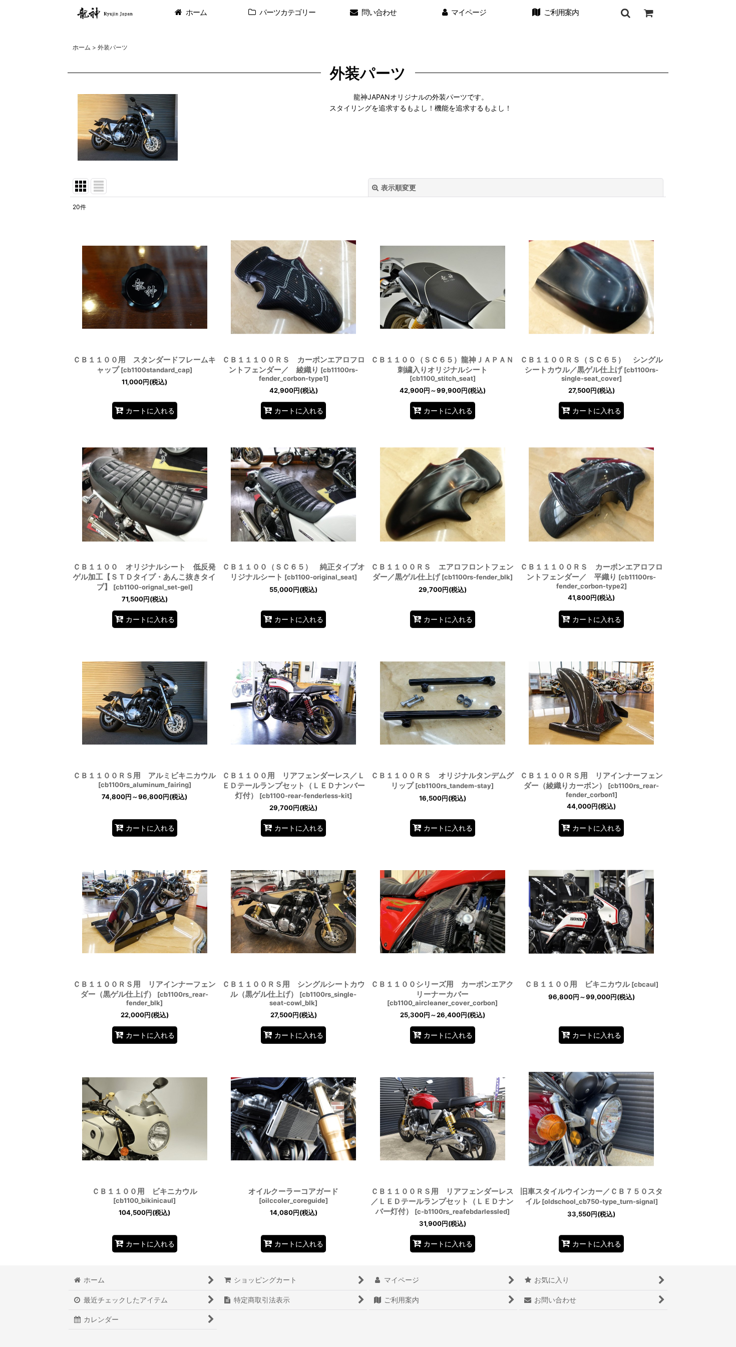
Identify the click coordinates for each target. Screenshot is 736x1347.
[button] (625, 13)
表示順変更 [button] (398, 187)
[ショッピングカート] (648, 13)
